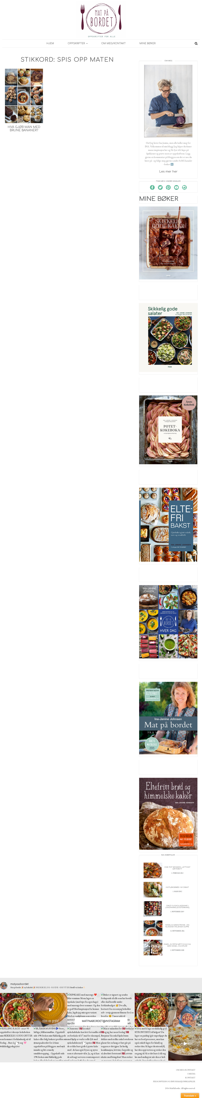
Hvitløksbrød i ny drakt (177, 887)
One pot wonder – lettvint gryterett (177, 868)
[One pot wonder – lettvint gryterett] (153, 870)
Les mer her (168, 171)
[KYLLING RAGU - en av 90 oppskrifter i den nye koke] (17, 1044)
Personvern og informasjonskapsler (174, 1081)
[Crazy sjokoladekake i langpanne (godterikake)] (153, 908)
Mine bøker (147, 43)
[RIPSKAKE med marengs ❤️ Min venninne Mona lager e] (84, 1010)
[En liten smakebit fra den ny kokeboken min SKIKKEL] (151, 1010)
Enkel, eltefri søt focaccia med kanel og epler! (177, 945)
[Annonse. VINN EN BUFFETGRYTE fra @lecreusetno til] (50, 1010)
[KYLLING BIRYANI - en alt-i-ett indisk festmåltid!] (185, 1044)
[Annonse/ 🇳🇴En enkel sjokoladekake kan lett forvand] (84, 1044)
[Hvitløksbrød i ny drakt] (153, 889)
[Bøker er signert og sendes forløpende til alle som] (118, 1010)
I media (191, 1073)
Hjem (50, 43)
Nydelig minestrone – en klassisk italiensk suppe (177, 926)
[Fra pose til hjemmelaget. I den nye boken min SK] (17, 1010)
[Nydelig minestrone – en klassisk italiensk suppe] (153, 928)
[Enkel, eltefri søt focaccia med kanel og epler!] (153, 947)
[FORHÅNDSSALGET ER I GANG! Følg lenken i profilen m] (185, 1010)
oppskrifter (77, 43)
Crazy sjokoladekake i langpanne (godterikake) (177, 906)
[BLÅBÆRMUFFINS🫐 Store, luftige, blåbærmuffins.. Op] (50, 1044)
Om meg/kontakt (113, 43)
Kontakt (190, 1077)
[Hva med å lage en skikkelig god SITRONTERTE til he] (151, 1044)
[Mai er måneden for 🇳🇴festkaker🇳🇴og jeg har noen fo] (118, 1044)
